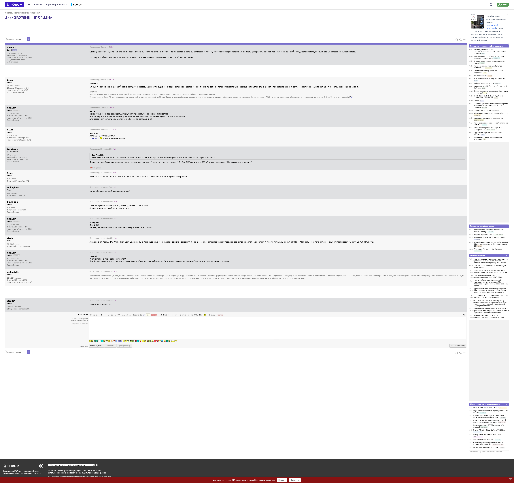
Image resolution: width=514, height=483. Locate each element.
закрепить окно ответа (80, 324)
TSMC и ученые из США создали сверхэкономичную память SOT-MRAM (487, 276)
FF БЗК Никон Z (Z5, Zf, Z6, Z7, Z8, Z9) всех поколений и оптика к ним (488, 97)
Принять (282, 480)
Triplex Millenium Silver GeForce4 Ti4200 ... (489, 430)
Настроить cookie (74, 472)
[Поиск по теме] (460, 39)
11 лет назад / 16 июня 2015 (102, 47)
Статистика (96, 470)
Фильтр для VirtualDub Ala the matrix (488, 249)
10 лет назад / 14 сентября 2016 (103, 202)
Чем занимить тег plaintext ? (483, 440)
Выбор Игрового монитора (484, 83)
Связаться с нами (55, 470)
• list (160, 315)
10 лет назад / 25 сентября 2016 (103, 272)
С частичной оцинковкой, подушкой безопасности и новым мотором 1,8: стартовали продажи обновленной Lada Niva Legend (490, 283)
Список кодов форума (80, 318)
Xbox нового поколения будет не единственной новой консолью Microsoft (488, 316)
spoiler (136, 315)
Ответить (461, 47)
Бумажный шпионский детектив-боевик (489, 237)
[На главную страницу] (14, 4)
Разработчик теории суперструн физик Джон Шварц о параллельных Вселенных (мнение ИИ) (491, 244)
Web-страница (12, 62)
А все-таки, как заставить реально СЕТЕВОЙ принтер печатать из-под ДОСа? (489, 421)
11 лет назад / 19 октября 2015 (103, 129)
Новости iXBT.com (477, 255)
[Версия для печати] (457, 39)
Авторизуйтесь (96, 346)
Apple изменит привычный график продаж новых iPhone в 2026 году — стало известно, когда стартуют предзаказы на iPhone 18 (490, 290)
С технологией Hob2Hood (492, 25)
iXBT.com (52, 476)
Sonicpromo (96, 168)
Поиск (84, 470)
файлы (213, 315)
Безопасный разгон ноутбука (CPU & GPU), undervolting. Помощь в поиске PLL (489, 416)
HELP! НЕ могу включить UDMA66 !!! (486, 408)
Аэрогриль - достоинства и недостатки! (488, 118)
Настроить (295, 480)
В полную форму (458, 346)
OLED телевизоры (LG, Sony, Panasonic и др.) (490, 78)
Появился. (95, 138)
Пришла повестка (480, 76)
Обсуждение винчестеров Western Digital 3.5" (491, 113)
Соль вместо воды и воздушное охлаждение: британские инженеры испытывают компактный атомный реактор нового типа (490, 261)
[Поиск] (491, 4)
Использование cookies (57, 472)
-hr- (188, 315)
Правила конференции (72, 470)
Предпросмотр (124, 346)
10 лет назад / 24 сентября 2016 (103, 238)
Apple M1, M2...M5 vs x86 (482, 110)
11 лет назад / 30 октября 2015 (103, 149)
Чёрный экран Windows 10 (484, 234)
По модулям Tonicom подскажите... (486, 447)
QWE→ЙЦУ (198, 315)
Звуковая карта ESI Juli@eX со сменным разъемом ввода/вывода (489, 57)
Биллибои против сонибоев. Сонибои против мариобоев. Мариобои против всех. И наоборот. (491, 105)
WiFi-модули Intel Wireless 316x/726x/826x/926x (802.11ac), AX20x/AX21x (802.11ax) (490, 51)
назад (18, 39)
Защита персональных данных (94, 472)
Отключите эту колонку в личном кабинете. (486, 452)
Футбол (476, 101)
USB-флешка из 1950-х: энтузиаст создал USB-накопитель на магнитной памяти (491, 296)
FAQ (89, 470)
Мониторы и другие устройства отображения (22, 13)
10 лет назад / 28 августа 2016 (103, 187)
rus (192, 315)
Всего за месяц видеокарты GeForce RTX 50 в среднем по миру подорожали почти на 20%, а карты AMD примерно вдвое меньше (491, 310)
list (165, 315)
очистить (220, 315)
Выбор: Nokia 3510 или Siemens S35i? (487, 435)
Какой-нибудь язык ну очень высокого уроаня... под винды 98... (488, 443)
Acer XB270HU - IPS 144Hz (28, 18)
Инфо (454, 47)
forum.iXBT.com (99, 476)
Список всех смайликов (79, 320)
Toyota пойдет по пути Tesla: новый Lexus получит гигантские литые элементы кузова (490, 271)
